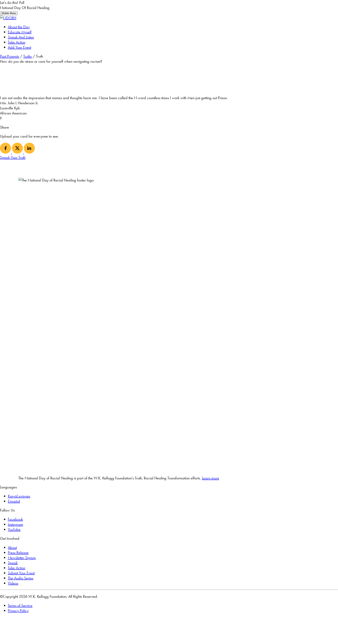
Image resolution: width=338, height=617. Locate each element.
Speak (13, 562)
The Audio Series (20, 578)
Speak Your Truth (12, 157)
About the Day (19, 26)
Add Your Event (19, 47)
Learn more (210, 478)
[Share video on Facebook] (6, 152)
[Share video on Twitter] (18, 152)
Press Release (18, 552)
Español (14, 501)
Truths (27, 56)
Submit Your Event (21, 572)
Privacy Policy (18, 610)
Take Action (16, 42)
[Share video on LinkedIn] (29, 152)
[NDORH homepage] (8, 17)
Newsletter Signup (22, 557)
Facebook (15, 519)
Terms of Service (20, 605)
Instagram (15, 524)
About (12, 547)
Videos (13, 583)
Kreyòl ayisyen (19, 496)
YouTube (14, 529)
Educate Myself (19, 31)
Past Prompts (9, 56)
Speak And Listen (21, 37)
